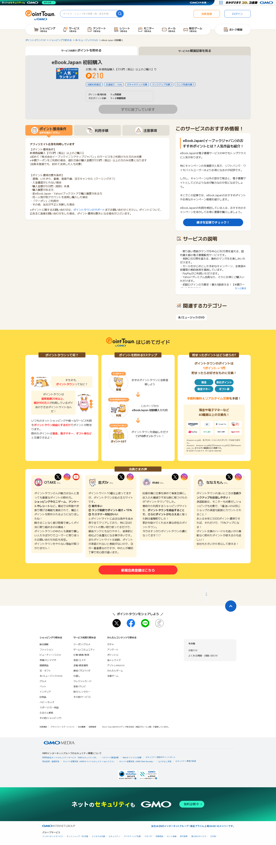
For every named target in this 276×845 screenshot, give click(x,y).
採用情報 (92, 726)
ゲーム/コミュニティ (84, 649)
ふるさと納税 (46, 712)
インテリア (45, 691)
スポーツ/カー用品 (49, 707)
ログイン (237, 14)
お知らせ (192, 650)
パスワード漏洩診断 (110, 757)
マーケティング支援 (132, 836)
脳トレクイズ (114, 660)
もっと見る (240, 288)
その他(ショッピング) (50, 717)
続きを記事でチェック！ (213, 222)
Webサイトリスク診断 (132, 757)
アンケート (112, 649)
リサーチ (148, 836)
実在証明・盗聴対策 (50, 761)
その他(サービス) (82, 696)
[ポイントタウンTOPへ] (40, 15)
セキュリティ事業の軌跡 (185, 761)
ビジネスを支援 (98, 836)
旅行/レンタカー (81, 691)
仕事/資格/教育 (81, 654)
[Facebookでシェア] (131, 623)
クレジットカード (82, 681)
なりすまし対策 (164, 761)
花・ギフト (45, 670)
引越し (76, 675)
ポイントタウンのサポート (89, 209)
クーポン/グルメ (81, 644)
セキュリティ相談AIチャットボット (161, 757)
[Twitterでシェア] (116, 623)
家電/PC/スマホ (48, 660)
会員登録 (206, 14)
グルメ (43, 681)
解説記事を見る (194, 50)
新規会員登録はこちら (138, 570)
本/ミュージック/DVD (191, 317)
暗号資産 (184, 836)
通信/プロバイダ (81, 670)
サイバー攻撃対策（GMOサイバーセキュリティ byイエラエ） (89, 761)
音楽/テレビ (79, 686)
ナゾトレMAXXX (116, 665)
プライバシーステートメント (62, 726)
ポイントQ (112, 654)
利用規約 (43, 726)
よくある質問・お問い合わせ (203, 655)
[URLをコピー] (159, 623)
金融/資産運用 (80, 665)
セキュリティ (114, 836)
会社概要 (81, 726)
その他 (213, 836)
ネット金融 (171, 836)
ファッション (46, 649)
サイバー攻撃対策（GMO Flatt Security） (136, 761)
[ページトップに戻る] (230, 606)
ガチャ (110, 644)
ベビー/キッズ (47, 702)
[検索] (120, 13)
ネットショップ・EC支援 (77, 836)
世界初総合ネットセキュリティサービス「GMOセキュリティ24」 (70, 757)
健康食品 (44, 665)
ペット (43, 686)
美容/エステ (79, 660)
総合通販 (44, 644)
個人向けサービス (198, 836)
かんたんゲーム (115, 670)
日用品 (43, 696)
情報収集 (159, 836)
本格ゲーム (112, 675)
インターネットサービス (52, 836)
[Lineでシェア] (145, 623)
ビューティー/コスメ (50, 654)
